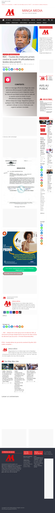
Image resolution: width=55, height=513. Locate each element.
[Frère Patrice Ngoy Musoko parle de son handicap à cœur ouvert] (42, 121)
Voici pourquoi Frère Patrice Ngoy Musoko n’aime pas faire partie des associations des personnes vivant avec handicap (49, 134)
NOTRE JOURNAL (16, 20)
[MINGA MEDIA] (3, 20)
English (45, 22)
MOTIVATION (32, 22)
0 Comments (21, 64)
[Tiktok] (20, 312)
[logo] (11, 455)
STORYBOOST (43, 134)
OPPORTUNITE (15, 22)
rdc (33, 64)
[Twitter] (9, 69)
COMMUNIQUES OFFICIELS (14, 54)
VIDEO (44, 20)
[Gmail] (14, 69)
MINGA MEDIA (32, 10)
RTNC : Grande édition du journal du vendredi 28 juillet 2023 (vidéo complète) (19, 343)
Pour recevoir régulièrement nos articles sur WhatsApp (20, 269)
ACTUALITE (8, 20)
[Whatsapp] (6, 69)
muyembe (30, 64)
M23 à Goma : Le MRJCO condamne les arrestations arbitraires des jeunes (18, 4)
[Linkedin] (12, 69)
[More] (22, 69)
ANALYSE (33, 20)
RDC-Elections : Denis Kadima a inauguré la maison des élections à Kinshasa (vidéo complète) (31, 375)
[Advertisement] (20, 126)
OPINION (42, 129)
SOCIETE (42, 130)
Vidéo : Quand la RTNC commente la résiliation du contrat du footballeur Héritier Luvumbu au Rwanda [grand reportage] (7, 376)
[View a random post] (51, 20)
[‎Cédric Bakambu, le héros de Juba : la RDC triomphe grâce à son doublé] (49, 149)
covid (27, 64)
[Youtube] (17, 312)
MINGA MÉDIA (14, 64)
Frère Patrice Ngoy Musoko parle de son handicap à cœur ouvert (42, 146)
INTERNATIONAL (26, 20)
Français (39, 22)
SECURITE (39, 20)
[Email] (20, 69)
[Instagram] (17, 69)
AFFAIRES (8, 22)
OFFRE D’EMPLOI (23, 22)
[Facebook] (4, 69)
